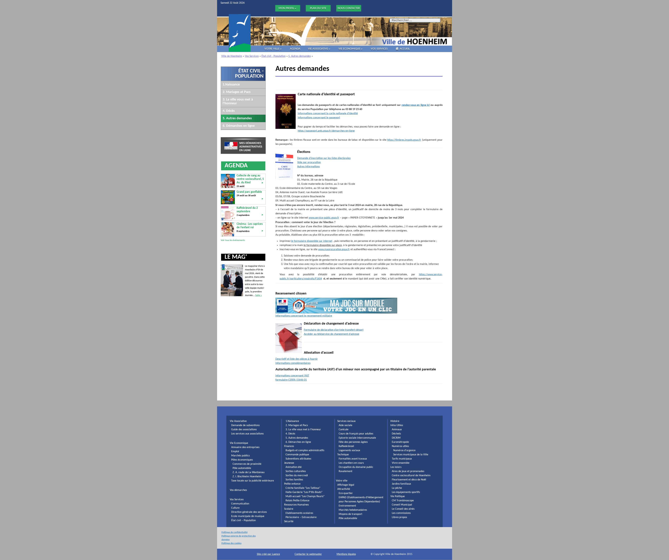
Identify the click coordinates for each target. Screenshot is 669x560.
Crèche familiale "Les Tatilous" (303, 488)
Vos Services (379, 48)
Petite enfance (292, 484)
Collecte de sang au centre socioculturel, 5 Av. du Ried (250, 179)
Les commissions (401, 513)
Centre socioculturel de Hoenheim (411, 475)
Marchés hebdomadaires (353, 510)
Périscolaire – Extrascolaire (301, 517)
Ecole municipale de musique (247, 516)
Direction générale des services (249, 512)
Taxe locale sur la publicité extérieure (252, 480)
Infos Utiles (396, 425)
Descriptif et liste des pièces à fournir (296, 359)
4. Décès (229, 111)
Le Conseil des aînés (403, 509)
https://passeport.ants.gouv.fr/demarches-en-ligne (326, 131)
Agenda (295, 48)
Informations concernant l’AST (292, 375)
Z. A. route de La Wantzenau (248, 472)
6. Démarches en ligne (239, 126)
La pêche (397, 488)
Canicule (343, 429)
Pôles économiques (242, 459)
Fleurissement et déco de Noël (409, 479)
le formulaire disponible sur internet (311, 241)
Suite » (258, 295)
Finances (289, 446)
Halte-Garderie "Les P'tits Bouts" (304, 492)
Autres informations (308, 166)
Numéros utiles (400, 446)
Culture (235, 508)
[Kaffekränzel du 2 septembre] (228, 213)
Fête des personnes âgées (353, 442)
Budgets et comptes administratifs (305, 450)
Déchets (396, 433)
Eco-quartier (346, 493)
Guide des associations (244, 429)
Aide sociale (345, 425)
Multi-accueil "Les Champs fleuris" (305, 496)
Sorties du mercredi (297, 475)
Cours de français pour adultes (356, 433)
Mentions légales (346, 554)
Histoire (394, 421)
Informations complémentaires (292, 363)
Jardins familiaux (401, 484)
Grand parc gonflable (249, 191)
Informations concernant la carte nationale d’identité (328, 113)
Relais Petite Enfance (297, 500)
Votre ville (271, 48)
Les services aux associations (247, 433)
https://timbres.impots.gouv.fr (404, 140)
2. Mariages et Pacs (237, 92)
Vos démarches (238, 490)
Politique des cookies (231, 543)
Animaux (397, 429)
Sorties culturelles (296, 471)
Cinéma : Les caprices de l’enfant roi (250, 226)
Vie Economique (349, 48)
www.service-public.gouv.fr (324, 217)
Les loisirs (395, 467)
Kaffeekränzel (346, 446)
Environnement (347, 505)
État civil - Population (274, 56)
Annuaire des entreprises (245, 447)
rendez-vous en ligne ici (416, 105)
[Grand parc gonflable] (228, 197)
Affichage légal (345, 485)
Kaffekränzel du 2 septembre (247, 210)
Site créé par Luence (268, 554)
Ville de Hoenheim (231, 56)
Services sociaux (346, 421)
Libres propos (399, 517)
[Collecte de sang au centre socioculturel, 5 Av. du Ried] (228, 181)
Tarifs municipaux (402, 458)
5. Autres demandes (299, 56)
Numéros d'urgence (404, 450)
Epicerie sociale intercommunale (357, 438)
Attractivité (343, 489)
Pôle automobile (242, 468)
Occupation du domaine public (356, 467)
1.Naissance (231, 84)
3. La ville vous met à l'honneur (303, 429)
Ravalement (345, 471)
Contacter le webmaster (308, 554)
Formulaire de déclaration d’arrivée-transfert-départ (333, 330)
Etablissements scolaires (299, 513)
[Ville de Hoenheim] (240, 33)
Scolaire (288, 509)
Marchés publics (240, 455)
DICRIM (396, 438)
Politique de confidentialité (234, 532)
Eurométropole (400, 442)
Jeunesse (289, 463)
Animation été (294, 467)
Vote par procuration (309, 162)
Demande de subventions (245, 425)
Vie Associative (318, 48)
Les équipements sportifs (406, 492)
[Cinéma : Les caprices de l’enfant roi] (228, 229)
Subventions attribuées (298, 458)
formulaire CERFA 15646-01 (291, 380)
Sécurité (288, 521)
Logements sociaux (349, 450)
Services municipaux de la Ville (410, 454)
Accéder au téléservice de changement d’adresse (331, 334)
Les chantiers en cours (351, 463)
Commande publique (297, 454)
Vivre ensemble (400, 463)
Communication (240, 503)
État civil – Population (243, 520)
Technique (343, 454)
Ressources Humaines (296, 504)
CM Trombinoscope (403, 500)
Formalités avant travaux (353, 458)
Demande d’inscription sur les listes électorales (324, 158)
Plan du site (318, 8)
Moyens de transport (350, 514)
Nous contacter (349, 8)
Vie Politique (397, 496)
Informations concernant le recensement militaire (303, 315)
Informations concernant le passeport (319, 117)
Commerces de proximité (247, 464)
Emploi (235, 451)
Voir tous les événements (233, 240)
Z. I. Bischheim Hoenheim (247, 476)
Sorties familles (294, 479)
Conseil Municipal (402, 504)
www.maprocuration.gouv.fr (334, 249)
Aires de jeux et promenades (408, 471)
